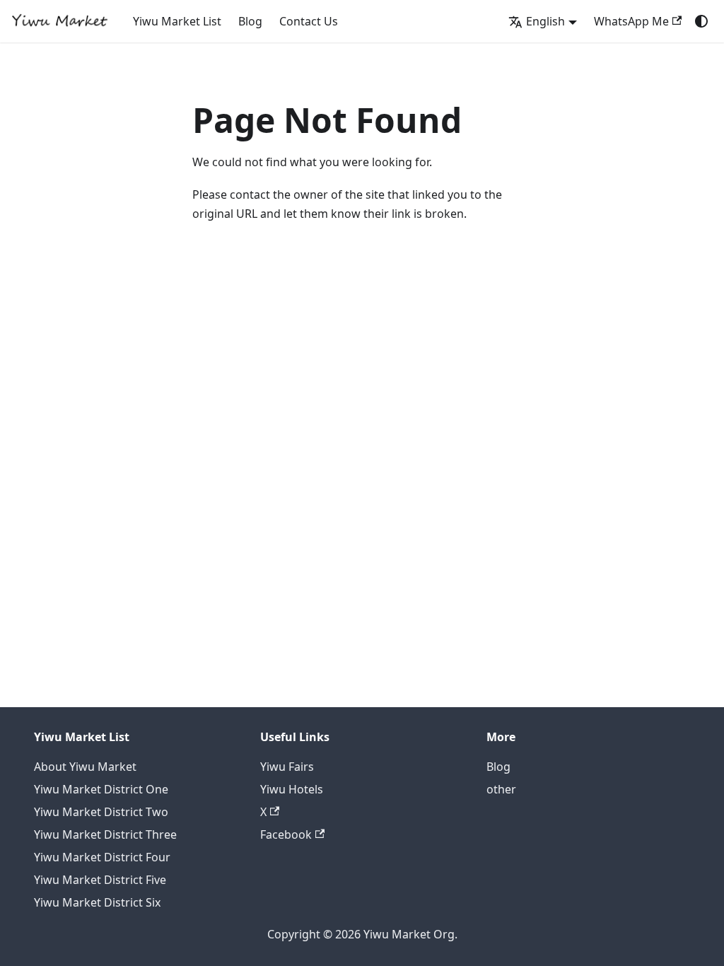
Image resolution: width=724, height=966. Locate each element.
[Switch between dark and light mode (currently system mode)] (701, 21)
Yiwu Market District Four (102, 857)
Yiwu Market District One (101, 789)
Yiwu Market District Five (100, 880)
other (501, 789)
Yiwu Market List (177, 21)
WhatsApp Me (631, 21)
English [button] (545, 21)
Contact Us (308, 21)
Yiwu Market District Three (105, 834)
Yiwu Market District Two (101, 812)
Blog (250, 21)
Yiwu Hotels (291, 789)
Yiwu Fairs (287, 766)
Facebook (286, 834)
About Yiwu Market (85, 766)
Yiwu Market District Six (97, 902)
